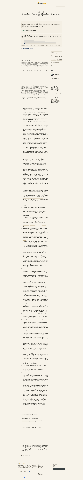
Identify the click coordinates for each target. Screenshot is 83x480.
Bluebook (60, 56)
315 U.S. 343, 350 (27, 162)
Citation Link (56, 56)
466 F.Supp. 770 (32, 225)
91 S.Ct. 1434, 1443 (32, 196)
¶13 (21, 249)
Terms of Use (46, 477)
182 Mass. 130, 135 (37, 163)
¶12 (21, 228)
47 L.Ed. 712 (33, 179)
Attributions (41, 477)
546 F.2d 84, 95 (40, 198)
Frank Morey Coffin (56, 74)
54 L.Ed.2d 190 (41, 223)
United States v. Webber (40, 440)
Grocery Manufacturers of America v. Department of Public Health (30, 67)
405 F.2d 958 (37, 439)
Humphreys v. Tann (44, 199)
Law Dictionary (40, 466)
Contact (31, 477)
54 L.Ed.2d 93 (36, 199)
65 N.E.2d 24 (44, 163)
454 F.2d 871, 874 (31, 437)
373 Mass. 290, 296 (35, 237)
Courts (39, 468)
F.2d (28, 9)
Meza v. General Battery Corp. (45, 36)
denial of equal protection (38, 95)
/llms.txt (54, 465)
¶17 (21, 313)
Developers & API (55, 464)
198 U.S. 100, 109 (27, 180)
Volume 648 (25, 9)
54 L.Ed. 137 (41, 251)
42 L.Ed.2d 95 (34, 436)
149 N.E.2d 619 (25, 344)
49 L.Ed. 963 (39, 180)
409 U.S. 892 (42, 437)
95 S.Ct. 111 (30, 436)
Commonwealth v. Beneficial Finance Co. (35, 394)
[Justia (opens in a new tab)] (28, 471)
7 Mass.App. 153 (38, 399)
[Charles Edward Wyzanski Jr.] (52, 70)
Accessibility (26, 477)
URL (52, 56)
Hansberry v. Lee (33, 194)
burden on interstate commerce (55, 101)
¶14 (21, 268)
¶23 (21, 372)
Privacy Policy (51, 477)
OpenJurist (22, 9)
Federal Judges (40, 467)
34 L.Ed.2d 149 (24, 438)
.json (25, 455)
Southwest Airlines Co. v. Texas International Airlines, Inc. (32, 338)
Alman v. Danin (33, 24)
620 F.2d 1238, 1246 (41, 277)
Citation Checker (40, 474)
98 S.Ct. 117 (32, 199)
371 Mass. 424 (29, 418)
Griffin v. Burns (32, 337)
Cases (39, 464)
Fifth (33, 190)
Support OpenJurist (58, 469)
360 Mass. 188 (44, 394)
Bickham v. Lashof (35, 277)
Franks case (26, 353)
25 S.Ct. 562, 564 (33, 180)
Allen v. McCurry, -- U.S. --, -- (38, 174)
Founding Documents (41, 472)
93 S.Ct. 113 (46, 437)
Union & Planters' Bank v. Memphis (39, 178)
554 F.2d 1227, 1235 (28, 276)
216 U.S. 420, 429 (35, 182)
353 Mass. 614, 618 (40, 392)
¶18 (21, 319)
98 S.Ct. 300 (36, 223)
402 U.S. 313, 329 (25, 196)
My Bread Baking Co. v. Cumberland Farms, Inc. (36, 448)
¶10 (21, 207)
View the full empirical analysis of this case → (27, 48)
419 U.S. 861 (26, 436)
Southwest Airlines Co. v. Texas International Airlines (29, 420)
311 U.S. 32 (38, 194)
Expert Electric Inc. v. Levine (34, 376)
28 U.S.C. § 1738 (38, 175)
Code (39, 465)
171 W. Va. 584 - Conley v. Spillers (56, 36)
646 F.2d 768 (44, 225)
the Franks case (27, 445)
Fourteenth (37, 190)
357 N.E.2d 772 (34, 418)
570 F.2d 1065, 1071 (38, 337)
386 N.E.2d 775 (44, 399)
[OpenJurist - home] (41, 3)
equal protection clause (26, 297)
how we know (37, 30)
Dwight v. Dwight (24, 418)
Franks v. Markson (38, 343)
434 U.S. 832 (27, 199)
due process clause (27, 190)
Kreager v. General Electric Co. (34, 435)
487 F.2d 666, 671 (25, 200)
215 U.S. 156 (32, 251)
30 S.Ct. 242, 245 (41, 182)
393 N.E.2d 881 (23, 68)
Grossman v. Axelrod (26, 225)
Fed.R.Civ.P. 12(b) (42, 72)
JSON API (54, 466)
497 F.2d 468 (41, 435)
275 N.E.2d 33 (28, 395)
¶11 (21, 217)
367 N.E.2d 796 (42, 237)
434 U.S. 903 (32, 223)
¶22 (21, 365)
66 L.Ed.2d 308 (26, 175)
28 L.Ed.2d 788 (38, 196)
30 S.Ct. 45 (37, 251)
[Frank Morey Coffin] (52, 75)
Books (39, 473)
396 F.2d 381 (45, 440)
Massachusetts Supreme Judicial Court (26, 81)
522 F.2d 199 (33, 434)
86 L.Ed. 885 (40, 162)
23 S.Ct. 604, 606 (28, 179)
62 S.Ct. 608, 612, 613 (34, 162)
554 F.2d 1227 (46, 222)
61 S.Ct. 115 (42, 194)
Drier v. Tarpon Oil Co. (28, 434)
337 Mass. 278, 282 (44, 343)
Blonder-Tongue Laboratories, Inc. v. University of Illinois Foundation (37, 195)
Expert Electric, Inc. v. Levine (38, 222)
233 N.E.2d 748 (26, 449)
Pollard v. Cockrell (39, 336)
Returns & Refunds (36, 477)
